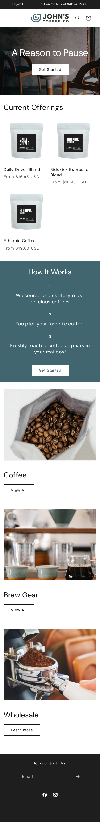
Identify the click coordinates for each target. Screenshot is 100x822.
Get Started (50, 69)
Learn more (22, 730)
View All (19, 490)
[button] (9, 18)
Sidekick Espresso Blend (69, 172)
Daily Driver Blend (22, 169)
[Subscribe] (77, 776)
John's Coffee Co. (56, 818)
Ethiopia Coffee (20, 240)
